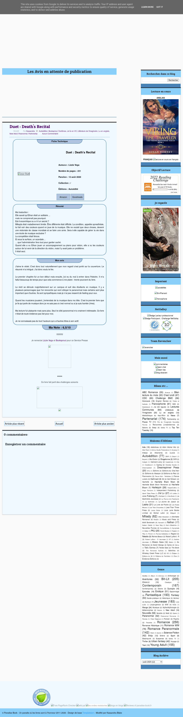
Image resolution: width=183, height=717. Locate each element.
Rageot (173, 534)
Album (153, 576)
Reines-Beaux (157, 536)
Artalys (145, 453)
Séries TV (164, 427)
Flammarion (147, 476)
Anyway (174, 450)
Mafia (174, 604)
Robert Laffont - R (172, 536)
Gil (163, 479)
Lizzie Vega (48, 340)
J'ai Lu (161, 493)
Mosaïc (156, 519)
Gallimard (154, 478)
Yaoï (144, 645)
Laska (145, 504)
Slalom (171, 542)
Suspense (160, 638)
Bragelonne (165, 459)
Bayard (144, 459)
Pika (143, 534)
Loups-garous (155, 604)
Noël (167, 613)
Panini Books (164, 531)
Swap (154, 427)
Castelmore (169, 462)
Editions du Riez (170, 473)
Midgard (173, 513)
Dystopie (171, 588)
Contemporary (147, 588)
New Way (159, 525)
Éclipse (174, 553)
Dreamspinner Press (168, 467)
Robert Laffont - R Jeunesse (155, 539)
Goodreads (77, 197)
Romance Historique (150, 625)
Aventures (147, 579)
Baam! (174, 456)
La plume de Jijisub (167, 501)
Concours (146, 400)
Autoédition (43, 131)
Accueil (59, 423)
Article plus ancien (104, 423)
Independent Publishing (166, 490)
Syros (169, 545)
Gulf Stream (172, 479)
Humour (148, 602)
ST (170, 539)
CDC (144, 397)
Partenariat (149, 418)
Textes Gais (163, 547)
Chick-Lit (145, 582)
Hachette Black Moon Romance (155, 484)
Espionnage (174, 591)
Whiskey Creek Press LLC (152, 553)
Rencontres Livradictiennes (164, 424)
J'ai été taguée (160, 407)
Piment (150, 534)
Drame (160, 588)
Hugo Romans (147, 490)
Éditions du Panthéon (163, 556)
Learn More (147, 7)
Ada (144, 447)
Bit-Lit (165, 579)
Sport (173, 635)
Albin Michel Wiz (169, 447)
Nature (159, 610)
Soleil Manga (158, 545)
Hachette (145, 482)
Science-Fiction (171, 632)
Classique (168, 582)
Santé (159, 633)
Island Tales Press (148, 493)
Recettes (149, 622)
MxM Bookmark (148, 522)
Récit (152, 633)
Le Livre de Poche (161, 504)
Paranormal (23, 133)
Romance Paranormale (163, 628)
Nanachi (161, 522)
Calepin (144, 462)
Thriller (145, 641)
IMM (174, 404)
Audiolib (172, 453)
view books (174, 192)
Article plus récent (14, 423)
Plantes (144, 619)
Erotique (159, 591)
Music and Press (169, 519)
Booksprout (53, 131)
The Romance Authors (154, 550)
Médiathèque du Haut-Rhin (153, 415)
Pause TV (146, 421)
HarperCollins (172, 488)
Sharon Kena (158, 542)
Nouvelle (146, 612)
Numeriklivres (164, 528)
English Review (162, 401)
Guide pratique (153, 598)
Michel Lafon (159, 513)
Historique (166, 598)
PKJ (153, 530)
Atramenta (159, 453)
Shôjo (150, 635)
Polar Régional (156, 619)
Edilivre (156, 470)
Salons (145, 427)
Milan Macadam (163, 517)
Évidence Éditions (149, 559)
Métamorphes (147, 610)
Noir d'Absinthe (171, 525)
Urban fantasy (158, 641)
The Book (175, 547)
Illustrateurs (146, 407)
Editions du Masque (153, 473)
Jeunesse (160, 601)
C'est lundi (169, 394)
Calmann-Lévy (156, 462)
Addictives (155, 447)
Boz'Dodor (154, 459)
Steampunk (146, 638)
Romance (163, 622)
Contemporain (151, 585)
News (173, 415)
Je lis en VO (72, 131)
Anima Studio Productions (160, 450)
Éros (175, 556)
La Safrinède (149, 502)
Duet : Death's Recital (30, 126)
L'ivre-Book (170, 496)
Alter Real (145, 450)
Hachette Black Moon (165, 481)
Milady (146, 516)
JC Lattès (173, 493)
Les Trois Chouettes (156, 507)
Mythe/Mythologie (169, 607)
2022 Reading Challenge (160, 178)
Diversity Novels (171, 465)
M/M (166, 604)
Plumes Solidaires (162, 534)
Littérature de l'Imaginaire (88, 131)
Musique (156, 607)
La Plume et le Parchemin (170, 499)
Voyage (174, 641)
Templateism (88, 712)
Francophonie (159, 403)
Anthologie (172, 576)
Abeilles (144, 576)
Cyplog (159, 465)
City (178, 462)
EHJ (148, 471)
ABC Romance (150, 392)
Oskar (146, 531)
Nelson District (147, 525)
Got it (159, 7)
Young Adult (158, 644)
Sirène (162, 635)
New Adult (14, 133)
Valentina (171, 550)
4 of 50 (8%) (172, 189)
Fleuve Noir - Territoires (163, 476)
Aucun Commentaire (50, 133)
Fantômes (62, 131)
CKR (175, 459)
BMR (167, 456)
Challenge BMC (164, 397)
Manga (145, 607)
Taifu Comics (150, 547)
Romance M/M (171, 625)
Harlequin (156, 487)
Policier (167, 619)
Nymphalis (175, 528)
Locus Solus (155, 510)
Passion (174, 531)
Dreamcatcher (147, 468)
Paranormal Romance (168, 616)
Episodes (146, 591)
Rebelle (145, 536)
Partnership (32, 133)
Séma (177, 545)
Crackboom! (149, 465)
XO (168, 553)
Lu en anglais (104, 131)
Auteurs (167, 392)
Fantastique (153, 594)
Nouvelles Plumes (149, 528)
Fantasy (175, 594)
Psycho (176, 619)
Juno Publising (148, 496)
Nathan (170, 522)
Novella (159, 613)
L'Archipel (161, 496)
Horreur (176, 598)
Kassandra (30, 131)
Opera (175, 613)
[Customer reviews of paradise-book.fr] (138, 705)
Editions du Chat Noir (170, 470)
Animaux (161, 576)
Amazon (63, 197)
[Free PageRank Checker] (63, 705)
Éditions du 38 (147, 556)
